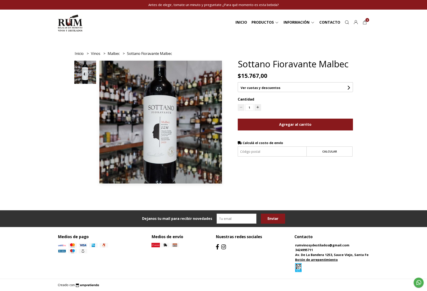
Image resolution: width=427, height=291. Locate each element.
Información (297, 22)
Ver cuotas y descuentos (260, 88)
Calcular (329, 151)
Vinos (96, 53)
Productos (263, 22)
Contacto (329, 22)
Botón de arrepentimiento (316, 260)
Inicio (241, 22)
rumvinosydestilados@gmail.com (322, 245)
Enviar (273, 218)
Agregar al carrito (295, 124)
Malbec (114, 53)
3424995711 (304, 250)
